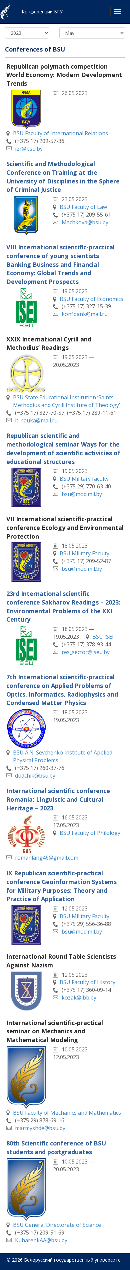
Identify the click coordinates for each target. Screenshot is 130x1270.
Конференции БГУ (42, 11)
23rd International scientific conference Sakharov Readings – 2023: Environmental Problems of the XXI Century (63, 606)
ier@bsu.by (29, 148)
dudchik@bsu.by (35, 775)
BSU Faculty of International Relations (60, 133)
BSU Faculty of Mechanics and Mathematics (67, 1112)
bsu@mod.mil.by (82, 494)
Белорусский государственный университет (73, 1260)
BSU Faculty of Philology (90, 833)
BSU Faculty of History (87, 982)
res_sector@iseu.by (86, 652)
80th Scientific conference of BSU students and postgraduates (56, 1147)
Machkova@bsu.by (85, 222)
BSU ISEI (103, 636)
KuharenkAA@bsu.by (41, 1240)
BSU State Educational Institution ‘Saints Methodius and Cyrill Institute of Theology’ (66, 401)
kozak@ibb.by (79, 997)
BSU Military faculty (84, 478)
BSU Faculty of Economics (91, 299)
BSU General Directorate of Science (57, 1224)
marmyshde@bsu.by (40, 1128)
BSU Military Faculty (84, 553)
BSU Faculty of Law (83, 207)
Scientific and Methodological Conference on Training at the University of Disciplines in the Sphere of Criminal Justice (63, 176)
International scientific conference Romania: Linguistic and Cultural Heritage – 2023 (58, 799)
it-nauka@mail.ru (36, 420)
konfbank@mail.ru (85, 314)
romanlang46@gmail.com (46, 857)
